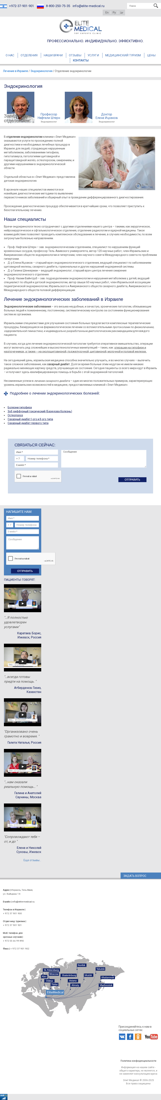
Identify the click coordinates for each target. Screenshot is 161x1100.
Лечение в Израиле (15, 71)
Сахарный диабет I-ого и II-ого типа (30, 419)
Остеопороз (15, 415)
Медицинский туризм (123, 55)
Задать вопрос (134, 875)
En (107, 12)
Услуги (93, 55)
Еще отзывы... (32, 860)
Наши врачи (53, 55)
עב (121, 12)
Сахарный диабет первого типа (28, 423)
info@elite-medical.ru (88, 6)
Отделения (29, 55)
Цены (151, 55)
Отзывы (75, 55)
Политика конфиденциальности (138, 1061)
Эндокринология (41, 71)
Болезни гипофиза (20, 407)
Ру (114, 12)
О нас (10, 55)
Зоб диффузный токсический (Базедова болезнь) (40, 411)
